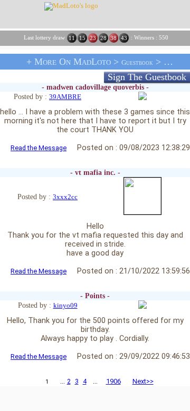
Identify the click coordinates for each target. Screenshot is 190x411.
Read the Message (38, 148)
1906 (113, 381)
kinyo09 (65, 305)
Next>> (143, 381)
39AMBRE (65, 97)
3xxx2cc (65, 197)
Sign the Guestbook (147, 77)
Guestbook (137, 62)
